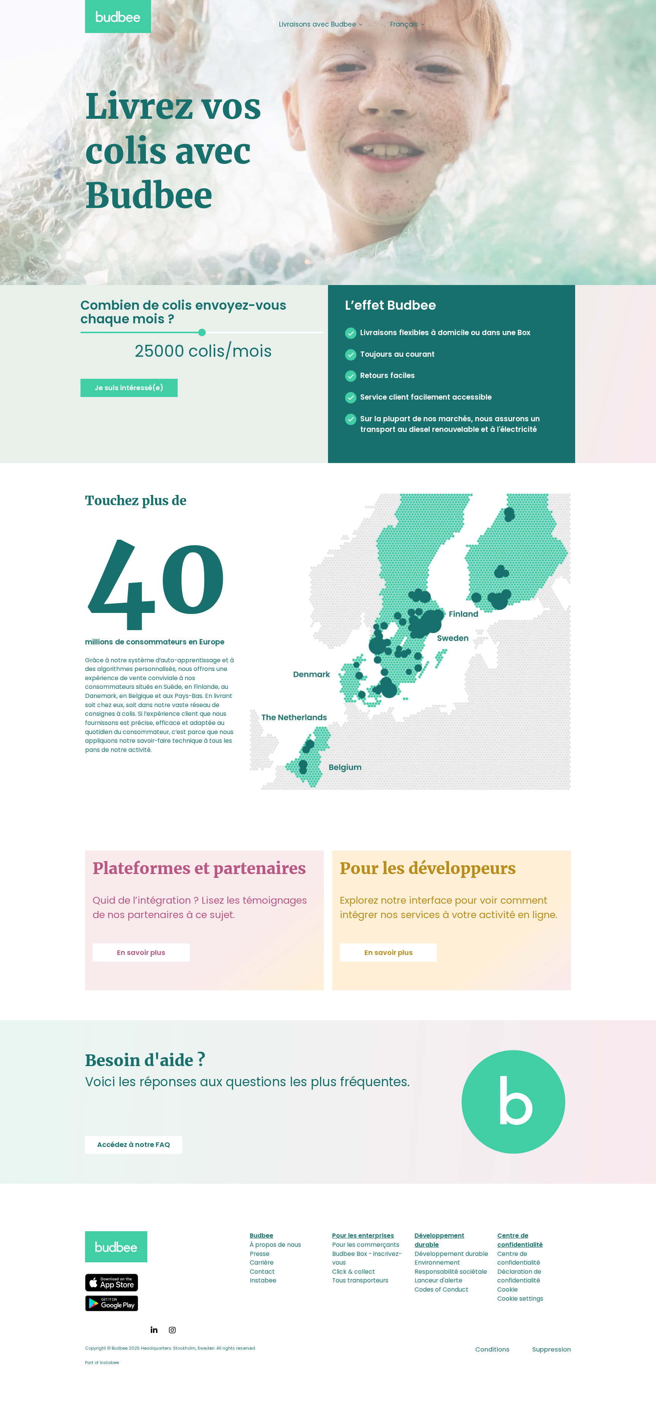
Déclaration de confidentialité (519, 1276)
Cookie (507, 1289)
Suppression (551, 1349)
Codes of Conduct (441, 1289)
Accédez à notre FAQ (133, 1144)
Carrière (262, 1262)
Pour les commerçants (365, 1244)
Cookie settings (520, 1298)
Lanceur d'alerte (438, 1280)
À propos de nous (275, 1244)
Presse (260, 1253)
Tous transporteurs (360, 1280)
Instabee (263, 1280)
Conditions (492, 1349)
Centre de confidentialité (518, 1258)
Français (404, 24)
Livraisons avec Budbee (317, 24)
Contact (262, 1271)
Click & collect (353, 1271)
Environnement (437, 1262)
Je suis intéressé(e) (129, 387)
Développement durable (451, 1253)
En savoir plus (141, 952)
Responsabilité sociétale (451, 1271)
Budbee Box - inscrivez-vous (367, 1258)
